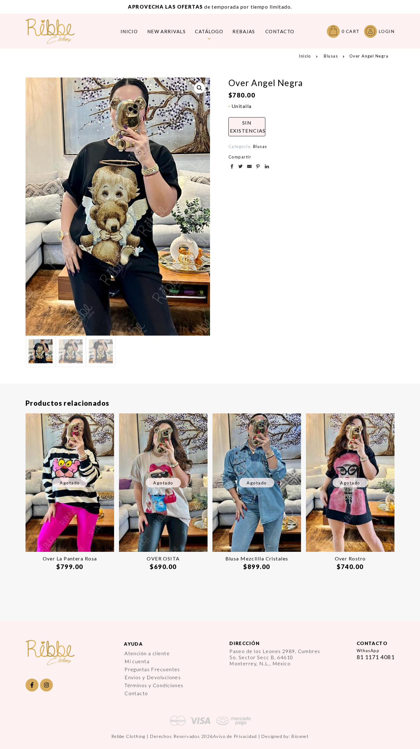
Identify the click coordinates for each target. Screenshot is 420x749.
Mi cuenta (137, 661)
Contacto (136, 693)
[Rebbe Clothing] (55, 31)
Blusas (331, 56)
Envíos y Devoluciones (153, 677)
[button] (199, 88)
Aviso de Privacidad (235, 736)
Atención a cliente (147, 653)
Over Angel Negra (368, 56)
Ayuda (133, 644)
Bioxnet (300, 736)
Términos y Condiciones (154, 685)
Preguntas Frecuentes (152, 669)
